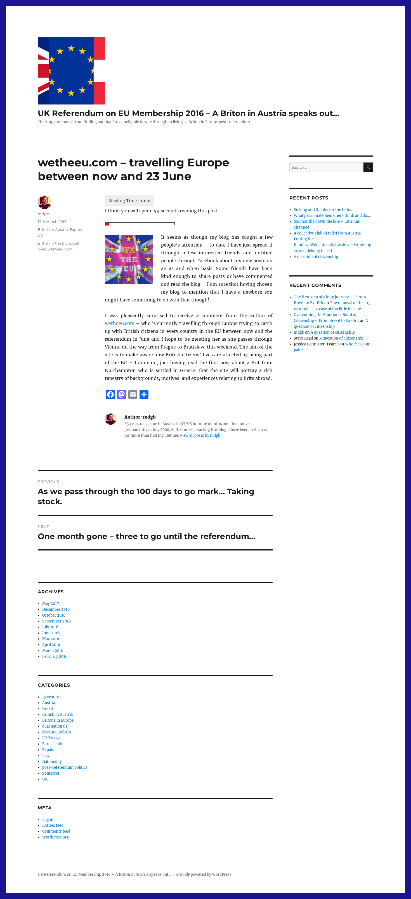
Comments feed (56, 831)
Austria (48, 702)
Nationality (52, 761)
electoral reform (56, 732)
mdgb (43, 214)
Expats (76, 229)
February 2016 (55, 656)
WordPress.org (55, 837)
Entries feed (52, 825)
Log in (47, 819)
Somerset (50, 773)
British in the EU (52, 243)
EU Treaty (51, 738)
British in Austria (53, 229)
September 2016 (56, 621)
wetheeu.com (120, 323)
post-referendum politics (65, 767)
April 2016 (51, 644)
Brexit (47, 708)
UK (40, 235)
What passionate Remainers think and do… (332, 215)
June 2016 (51, 633)
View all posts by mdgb (200, 435)
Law (45, 755)
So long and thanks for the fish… (323, 209)
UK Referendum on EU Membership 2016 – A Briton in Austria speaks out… (188, 113)
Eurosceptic (52, 744)
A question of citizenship (316, 256)
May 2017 (50, 603)
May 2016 (50, 638)
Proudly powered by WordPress (204, 874)
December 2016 (56, 609)
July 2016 (50, 627)
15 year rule (52, 696)
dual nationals (54, 726)
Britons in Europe (58, 720)
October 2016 (54, 615)
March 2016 (52, 650)
